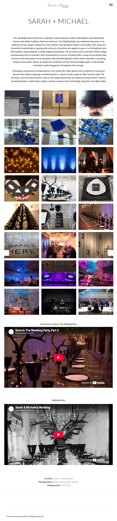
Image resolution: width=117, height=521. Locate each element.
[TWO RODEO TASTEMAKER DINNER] (6, 253)
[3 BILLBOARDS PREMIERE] (111, 253)
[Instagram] (21, 5)
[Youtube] (9, 5)
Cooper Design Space (63, 478)
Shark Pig (65, 485)
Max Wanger (73, 482)
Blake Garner (59, 482)
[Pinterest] (17, 5)
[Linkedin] (13, 5)
